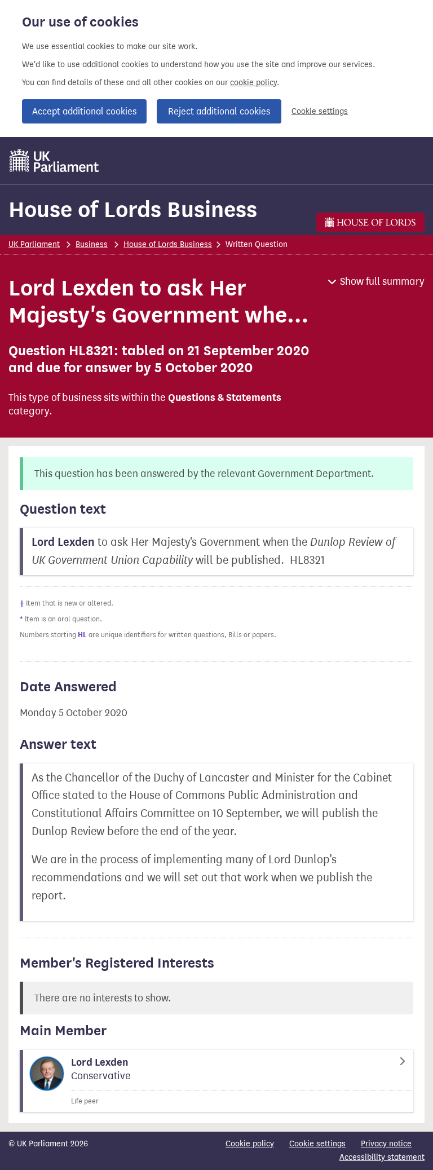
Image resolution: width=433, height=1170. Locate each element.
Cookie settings (319, 111)
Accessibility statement (382, 1157)
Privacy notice (386, 1144)
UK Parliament (34, 244)
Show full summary (382, 281)
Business (92, 244)
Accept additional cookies (84, 111)
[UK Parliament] (54, 160)
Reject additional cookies (219, 111)
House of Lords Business (132, 209)
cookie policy (253, 82)
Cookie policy (250, 1144)
